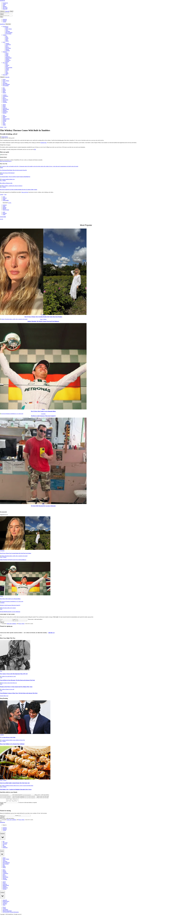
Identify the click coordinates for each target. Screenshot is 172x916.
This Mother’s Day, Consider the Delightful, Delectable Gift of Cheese (16, 789)
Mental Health (8, 57)
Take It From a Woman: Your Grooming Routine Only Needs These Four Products (43, 316)
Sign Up (2, 622)
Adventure (7, 31)
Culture (4, 4)
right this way (51, 632)
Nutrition (7, 59)
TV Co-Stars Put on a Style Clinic (7, 737)
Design (6, 38)
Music (6, 39)
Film (6, 36)
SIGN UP (2, 817)
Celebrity (7, 43)
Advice (6, 53)
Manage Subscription (7, 910)
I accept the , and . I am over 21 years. (17, 623)
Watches (7, 49)
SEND (2, 803)
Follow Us (2, 11)
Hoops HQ (5, 8)
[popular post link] (13, 319)
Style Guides (8, 48)
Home (6, 66)
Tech (6, 71)
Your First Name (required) (18, 796)
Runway (7, 47)
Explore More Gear (4, 695)
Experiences (5, 2)
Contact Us (5, 902)
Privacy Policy (21, 623)
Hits (3, 841)
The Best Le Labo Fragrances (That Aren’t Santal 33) (43, 415)
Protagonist (5, 847)
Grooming (7, 50)
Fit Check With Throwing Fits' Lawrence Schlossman (43, 505)
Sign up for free (24, 192)
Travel (6, 30)
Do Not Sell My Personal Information (11, 912)
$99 (35, 149)
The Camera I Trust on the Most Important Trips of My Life (14, 673)
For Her (7, 69)
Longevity (7, 56)
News (6, 45)
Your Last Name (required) (18, 797)
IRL (3, 845)
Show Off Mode (8, 32)
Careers (4, 908)
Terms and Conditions (11, 623)
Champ (4, 846)
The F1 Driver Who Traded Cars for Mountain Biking (43, 411)
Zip (13, 620)
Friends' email (3, 802)
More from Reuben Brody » (6, 161)
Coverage (5, 843)
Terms (4, 904)
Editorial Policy (6, 901)
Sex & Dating (8, 33)
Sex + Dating (3, 180)
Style (4, 5)
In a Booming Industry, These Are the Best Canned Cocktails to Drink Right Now (15, 176)
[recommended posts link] (15, 669)
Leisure (1, 127)
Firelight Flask (43, 142)
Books (6, 37)
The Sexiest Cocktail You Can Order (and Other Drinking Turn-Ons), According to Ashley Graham (18, 189)
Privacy (4, 907)
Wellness (4, 6)
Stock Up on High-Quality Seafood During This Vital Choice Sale (15, 782)
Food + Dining (8, 28)
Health (6, 55)
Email (14, 619)
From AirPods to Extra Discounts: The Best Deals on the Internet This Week (17, 680)
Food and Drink (8, 67)
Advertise (5, 903)
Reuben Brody (5, 136)
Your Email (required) (17, 794)
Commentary (8, 44)
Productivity (8, 60)
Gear (5, 127)
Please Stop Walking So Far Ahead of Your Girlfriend (12, 743)
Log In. (9, 202)
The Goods (5, 7)
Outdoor (7, 68)
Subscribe (7, 11)
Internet (7, 41)
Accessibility (5, 909)
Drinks (6, 27)
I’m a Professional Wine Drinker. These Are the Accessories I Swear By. (13, 170)
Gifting (6, 73)
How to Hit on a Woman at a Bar (6, 183)
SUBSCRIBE (6, 200)
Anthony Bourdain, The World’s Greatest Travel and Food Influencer (43, 321)
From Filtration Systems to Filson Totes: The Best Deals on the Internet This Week (18, 693)
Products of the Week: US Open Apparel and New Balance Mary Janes (16, 686)
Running (7, 61)
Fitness (6, 54)
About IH (5, 900)
